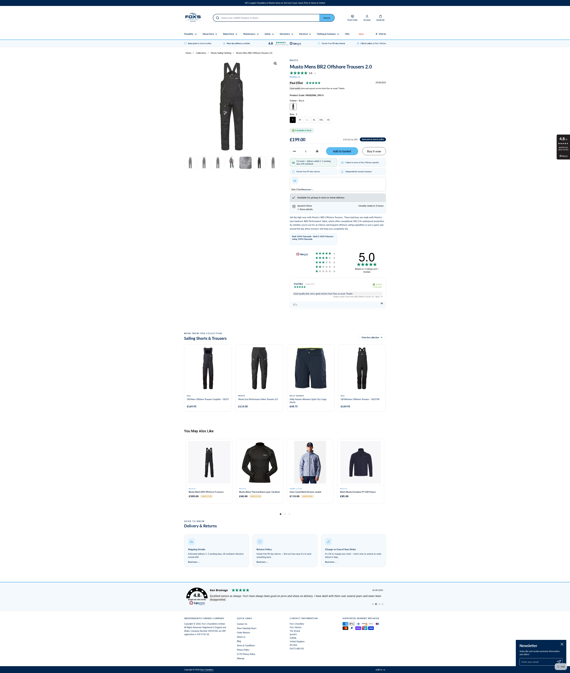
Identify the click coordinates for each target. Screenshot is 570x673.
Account (367, 20)
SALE (361, 34)
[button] (284, 43)
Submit (326, 17)
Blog (239, 641)
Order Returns (243, 632)
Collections (201, 53)
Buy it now (374, 151)
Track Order (352, 20)
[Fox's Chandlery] (193, 17)
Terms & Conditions (246, 645)
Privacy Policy (243, 649)
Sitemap (240, 658)
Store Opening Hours (246, 628)
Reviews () (295, 77)
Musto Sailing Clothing (221, 53)
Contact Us (242, 624)
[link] (285, 596)
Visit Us (382, 34)
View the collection (370, 337)
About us (241, 637)
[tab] (305, 209)
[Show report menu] (382, 303)
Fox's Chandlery (206, 669)
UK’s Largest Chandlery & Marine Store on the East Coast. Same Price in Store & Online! (285, 3)
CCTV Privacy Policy (246, 654)
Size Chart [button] (296, 189)
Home (188, 53)
